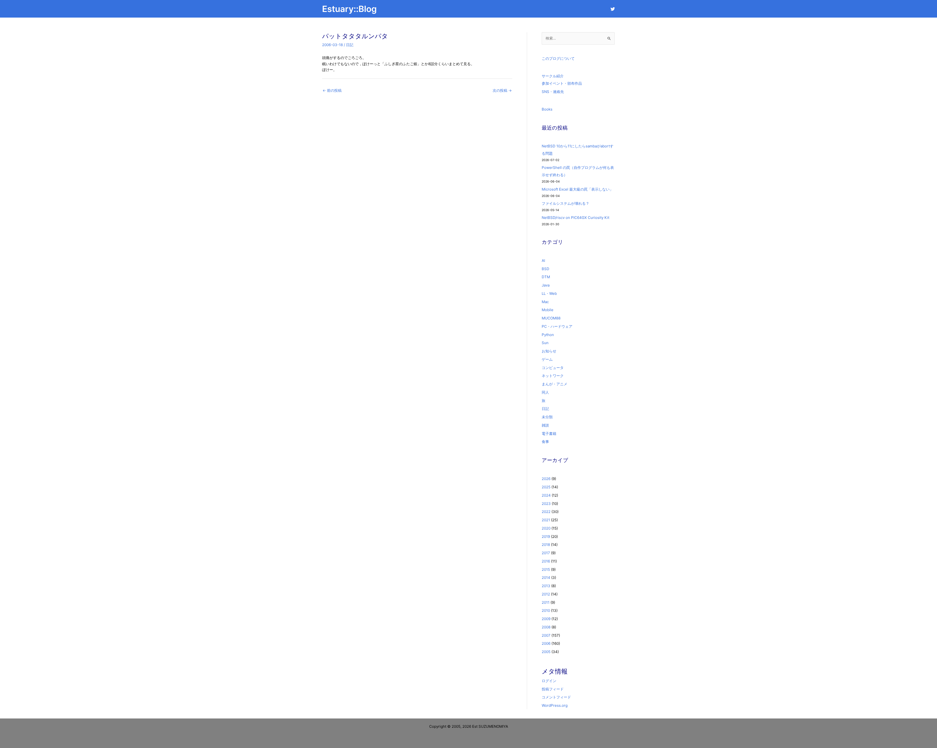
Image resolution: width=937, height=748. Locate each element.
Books (547, 109)
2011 (546, 602)
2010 (546, 610)
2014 (546, 577)
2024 (546, 495)
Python (548, 334)
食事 (545, 441)
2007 (546, 635)
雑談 (545, 425)
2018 (546, 544)
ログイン (549, 680)
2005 (546, 651)
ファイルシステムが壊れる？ (565, 203)
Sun (545, 342)
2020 (546, 528)
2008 (546, 627)
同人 (545, 392)
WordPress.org (555, 705)
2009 (546, 618)
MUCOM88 (551, 318)
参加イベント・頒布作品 (562, 83)
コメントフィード (556, 697)
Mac (545, 301)
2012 (546, 594)
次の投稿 (502, 90)
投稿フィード (553, 689)
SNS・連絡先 (553, 91)
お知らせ (549, 351)
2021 (546, 520)
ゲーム (547, 359)
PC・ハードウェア (557, 326)
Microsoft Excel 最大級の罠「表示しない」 (577, 189)
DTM (546, 277)
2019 (546, 536)
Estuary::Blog (349, 9)
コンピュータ (553, 367)
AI (543, 260)
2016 (546, 561)
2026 (546, 478)
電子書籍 (549, 433)
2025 (546, 487)
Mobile (547, 309)
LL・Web (549, 293)
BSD (545, 268)
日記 (349, 44)
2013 (546, 586)
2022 (546, 511)
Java (546, 285)
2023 (546, 503)
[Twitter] (613, 9)
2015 (546, 569)
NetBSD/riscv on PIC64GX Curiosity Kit (575, 217)
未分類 (547, 417)
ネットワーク (553, 375)
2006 (546, 643)
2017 (546, 553)
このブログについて (558, 58)
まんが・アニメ (554, 384)
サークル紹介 (553, 76)
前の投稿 (332, 90)
